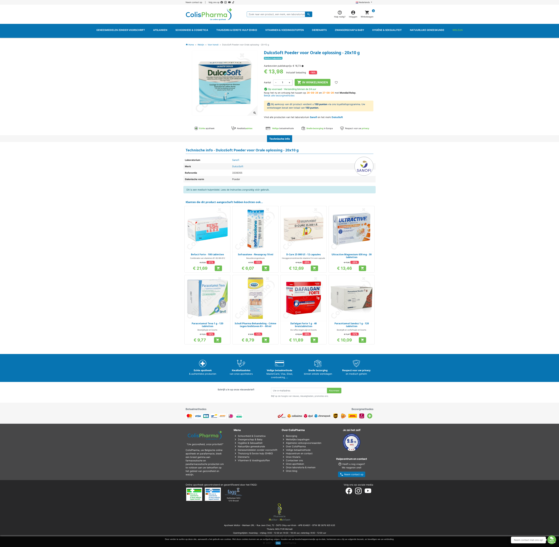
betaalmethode (283, 128)
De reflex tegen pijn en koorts (303, 330)
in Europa (319, 128)
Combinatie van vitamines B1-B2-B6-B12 (207, 258)
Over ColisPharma (294, 446)
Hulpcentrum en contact (297, 453)
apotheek (207, 128)
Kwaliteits (244, 128)
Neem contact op (194, 2)
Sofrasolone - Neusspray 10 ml (255, 254)
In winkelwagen (312, 82)
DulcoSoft (337, 117)
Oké (278, 543)
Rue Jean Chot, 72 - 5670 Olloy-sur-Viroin (276, 525)
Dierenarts (241, 456)
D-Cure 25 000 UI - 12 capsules (303, 254)
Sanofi (313, 117)
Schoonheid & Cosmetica (250, 435)
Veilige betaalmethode (296, 449)
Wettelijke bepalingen (295, 439)
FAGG (253, 484)
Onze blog (289, 470)
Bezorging (289, 435)
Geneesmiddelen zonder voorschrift (255, 449)
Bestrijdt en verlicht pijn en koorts (351, 330)
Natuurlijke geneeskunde (249, 446)
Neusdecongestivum (255, 258)
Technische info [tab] (279, 138)
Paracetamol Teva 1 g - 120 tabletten (207, 325)
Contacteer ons (292, 460)
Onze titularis (291, 456)
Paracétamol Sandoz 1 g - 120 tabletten (352, 325)
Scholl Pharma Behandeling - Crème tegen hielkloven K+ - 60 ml (255, 325)
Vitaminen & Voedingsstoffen (252, 460)
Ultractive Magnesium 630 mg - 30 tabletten (352, 256)
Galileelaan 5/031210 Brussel (233, 499)
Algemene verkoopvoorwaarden (301, 442)
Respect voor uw (357, 128)
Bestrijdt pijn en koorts (207, 330)
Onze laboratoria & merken (298, 467)
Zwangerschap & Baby (248, 439)
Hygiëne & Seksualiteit (248, 442)
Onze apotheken (293, 463)
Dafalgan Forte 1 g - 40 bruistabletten (303, 325)
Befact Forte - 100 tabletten (207, 254)
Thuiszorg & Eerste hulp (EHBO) (253, 453)
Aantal (267, 82)
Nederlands (364, 2)
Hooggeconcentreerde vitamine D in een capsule (303, 258)
